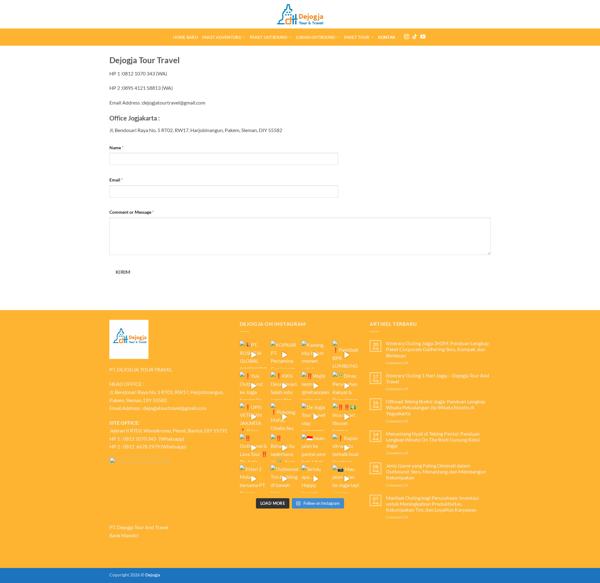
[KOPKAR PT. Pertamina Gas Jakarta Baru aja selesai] (284, 355)
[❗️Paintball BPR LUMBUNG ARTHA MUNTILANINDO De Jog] (346, 355)
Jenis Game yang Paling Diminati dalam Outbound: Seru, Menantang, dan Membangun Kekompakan (436, 471)
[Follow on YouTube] (422, 37)
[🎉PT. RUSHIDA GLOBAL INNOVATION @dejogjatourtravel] (254, 355)
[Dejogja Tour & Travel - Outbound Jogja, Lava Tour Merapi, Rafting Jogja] (300, 14)
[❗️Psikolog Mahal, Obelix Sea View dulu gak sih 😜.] (284, 417)
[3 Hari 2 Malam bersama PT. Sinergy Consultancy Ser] (254, 479)
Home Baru (185, 37)
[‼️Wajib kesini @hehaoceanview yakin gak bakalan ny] (315, 386)
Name (116, 147)
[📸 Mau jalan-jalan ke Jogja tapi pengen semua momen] (346, 479)
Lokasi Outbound (315, 37)
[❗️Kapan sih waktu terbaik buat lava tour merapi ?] (346, 448)
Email (116, 179)
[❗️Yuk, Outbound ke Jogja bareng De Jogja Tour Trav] (254, 386)
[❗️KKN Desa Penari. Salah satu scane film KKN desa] (284, 386)
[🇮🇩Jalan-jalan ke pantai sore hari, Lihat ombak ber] (315, 448)
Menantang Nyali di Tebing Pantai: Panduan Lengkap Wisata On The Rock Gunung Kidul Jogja (433, 439)
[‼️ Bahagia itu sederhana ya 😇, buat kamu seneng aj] (284, 448)
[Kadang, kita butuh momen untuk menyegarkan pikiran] (315, 355)
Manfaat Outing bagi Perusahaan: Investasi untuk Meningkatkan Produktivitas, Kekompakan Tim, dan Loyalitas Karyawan (432, 504)
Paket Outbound (269, 37)
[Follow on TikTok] (414, 37)
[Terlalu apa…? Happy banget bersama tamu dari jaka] (315, 479)
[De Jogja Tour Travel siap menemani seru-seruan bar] (315, 417)
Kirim (123, 272)
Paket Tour (357, 37)
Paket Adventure (221, 37)
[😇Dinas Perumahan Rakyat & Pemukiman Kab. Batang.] (346, 386)
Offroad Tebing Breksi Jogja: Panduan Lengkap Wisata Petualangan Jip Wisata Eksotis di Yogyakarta (435, 407)
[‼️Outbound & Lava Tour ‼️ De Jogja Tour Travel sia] (254, 448)
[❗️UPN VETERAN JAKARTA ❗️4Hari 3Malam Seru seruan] (254, 417)
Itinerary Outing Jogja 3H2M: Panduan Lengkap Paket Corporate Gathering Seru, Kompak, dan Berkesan (437, 349)
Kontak (387, 37)
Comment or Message (131, 212)
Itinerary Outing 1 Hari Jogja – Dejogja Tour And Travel (437, 378)
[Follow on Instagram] (406, 37)
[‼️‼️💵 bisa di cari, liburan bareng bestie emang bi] (346, 417)
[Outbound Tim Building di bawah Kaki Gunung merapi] (284, 479)
